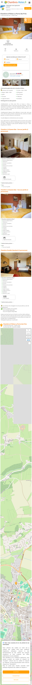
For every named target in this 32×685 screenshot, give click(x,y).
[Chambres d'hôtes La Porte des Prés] (16, 38)
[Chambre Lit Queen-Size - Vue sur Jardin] (16, 157)
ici (26, 667)
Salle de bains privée (7, 183)
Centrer (28, 336)
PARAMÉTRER (16, 676)
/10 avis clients (29, 20)
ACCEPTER (16, 672)
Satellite (28, 333)
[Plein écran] (29, 343)
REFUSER (16, 679)
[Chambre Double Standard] (16, 276)
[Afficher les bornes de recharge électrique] (28, 340)
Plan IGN (28, 331)
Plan (28, 329)
